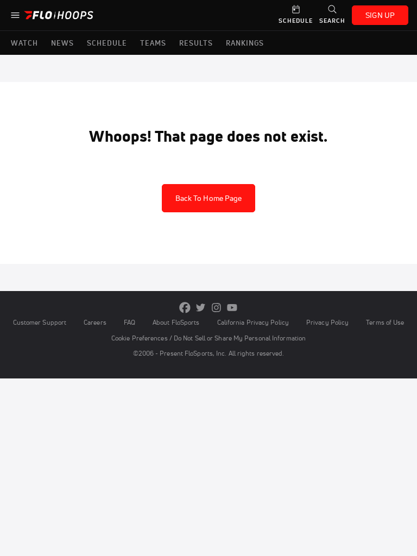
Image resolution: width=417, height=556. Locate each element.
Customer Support (40, 322)
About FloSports (176, 322)
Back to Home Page (208, 198)
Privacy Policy (327, 322)
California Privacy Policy (253, 322)
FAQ (129, 322)
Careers (95, 322)
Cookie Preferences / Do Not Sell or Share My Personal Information (208, 338)
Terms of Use (385, 322)
